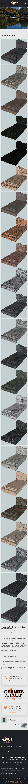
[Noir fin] (14, 153)
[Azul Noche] (14, 432)
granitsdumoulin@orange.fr (9, 749)
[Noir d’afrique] (14, 128)
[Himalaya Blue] (14, 509)
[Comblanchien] (14, 483)
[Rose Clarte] (14, 229)
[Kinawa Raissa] (14, 559)
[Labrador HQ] (14, 585)
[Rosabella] (14, 204)
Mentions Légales (19, 782)
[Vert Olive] (14, 356)
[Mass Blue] (14, 52)
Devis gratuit (12, 712)
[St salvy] (14, 280)
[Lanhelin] (14, 610)
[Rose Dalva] (14, 255)
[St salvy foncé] (14, 305)
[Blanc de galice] (14, 458)
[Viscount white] (14, 407)
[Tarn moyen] (14, 331)
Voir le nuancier (13, 683)
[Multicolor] (14, 102)
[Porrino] (14, 178)
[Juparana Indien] (14, 534)
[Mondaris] (14, 77)
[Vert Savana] (14, 382)
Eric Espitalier (23, 780)
